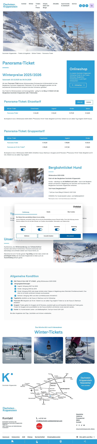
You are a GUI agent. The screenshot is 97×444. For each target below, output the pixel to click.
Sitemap (30, 437)
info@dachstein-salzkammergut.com (49, 421)
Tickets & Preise (38, 5)
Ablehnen (26, 236)
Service (74, 4)
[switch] (40, 229)
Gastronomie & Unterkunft (65, 4)
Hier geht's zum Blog (85, 437)
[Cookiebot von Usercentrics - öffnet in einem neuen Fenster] (74, 207)
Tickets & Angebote (24, 53)
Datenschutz (16, 437)
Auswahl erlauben (48, 236)
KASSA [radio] (88, 102)
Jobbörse (79, 416)
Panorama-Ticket (47, 53)
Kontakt (78, 422)
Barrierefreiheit (40, 437)
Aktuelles (56, 4)
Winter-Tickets (36, 53)
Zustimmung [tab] (25, 212)
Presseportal (80, 418)
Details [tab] (48, 212)
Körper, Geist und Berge (46, 5)
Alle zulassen (70, 236)
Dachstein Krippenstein (9, 53)
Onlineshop (78, 85)
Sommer (23, 4)
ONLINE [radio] (80, 102)
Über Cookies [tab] (71, 212)
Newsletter (79, 414)
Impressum (5, 437)
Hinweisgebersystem (53, 437)
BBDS (78, 420)
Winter (31, 4)
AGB (23, 437)
